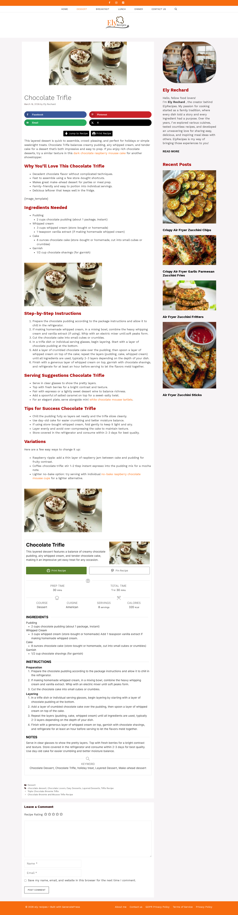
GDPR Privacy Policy (158, 906)
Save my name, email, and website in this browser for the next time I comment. (82, 880)
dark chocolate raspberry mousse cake (100, 153)
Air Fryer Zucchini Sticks (182, 395)
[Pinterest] (123, 3)
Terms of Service (183, 906)
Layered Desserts (91, 788)
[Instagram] (116, 3)
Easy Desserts (74, 788)
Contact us (159, 9)
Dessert (82, 9)
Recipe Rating (33, 814)
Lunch (122, 9)
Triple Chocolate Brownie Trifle (43, 791)
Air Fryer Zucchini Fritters (183, 317)
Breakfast (102, 9)
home (64, 9)
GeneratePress (71, 906)
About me (120, 906)
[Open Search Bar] (175, 9)
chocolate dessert (37, 788)
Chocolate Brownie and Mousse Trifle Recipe (50, 794)
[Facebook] (109, 3)
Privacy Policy (204, 906)
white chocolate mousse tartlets (111, 399)
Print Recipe (103, 133)
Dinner (138, 9)
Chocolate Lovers (57, 788)
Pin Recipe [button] (121, 570)
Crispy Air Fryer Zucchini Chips (187, 230)
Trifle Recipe (107, 788)
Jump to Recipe (78, 133)
